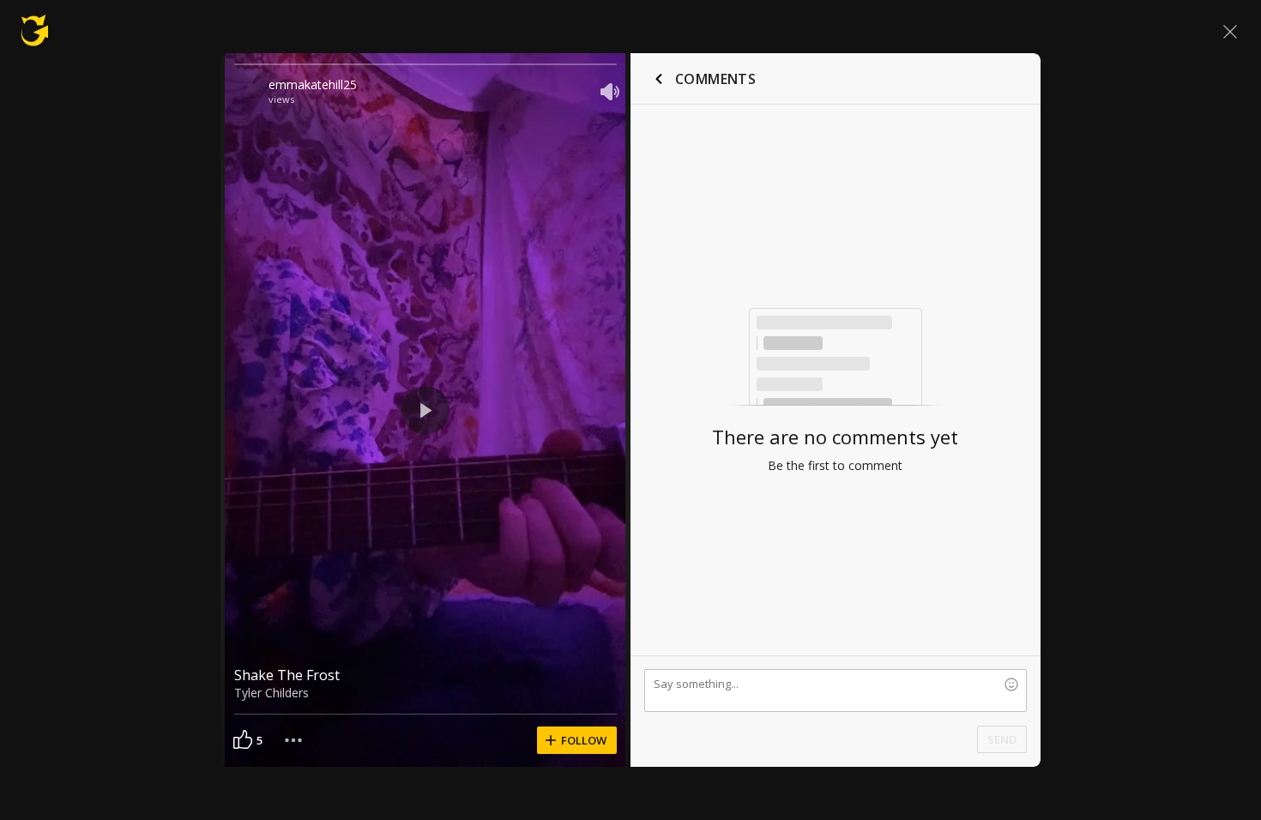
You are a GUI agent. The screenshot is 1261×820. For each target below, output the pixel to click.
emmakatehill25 (312, 84)
